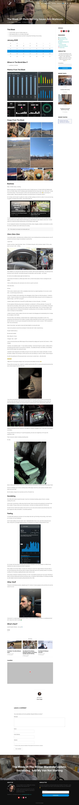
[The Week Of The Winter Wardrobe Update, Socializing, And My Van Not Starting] (30, 645)
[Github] (68, 31)
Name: (15, 728)
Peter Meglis (11, 22)
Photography (47, 3)
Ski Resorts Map (62, 44)
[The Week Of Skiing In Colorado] (45, 645)
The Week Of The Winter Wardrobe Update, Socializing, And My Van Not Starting (30, 652)
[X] (64, 31)
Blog (42, 3)
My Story (54, 3)
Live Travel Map (62, 37)
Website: (15, 740)
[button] (22, 86)
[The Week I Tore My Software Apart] (14, 645)
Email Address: (17, 734)
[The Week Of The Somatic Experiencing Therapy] (65, 99)
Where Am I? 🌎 (60, 3)
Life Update (18, 22)
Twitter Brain (62, 47)
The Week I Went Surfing (65, 89)
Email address (60, 63)
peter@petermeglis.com (26, 794)
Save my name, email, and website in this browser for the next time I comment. (29, 745)
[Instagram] (67, 3)
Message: (16, 716)
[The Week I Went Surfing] (65, 80)
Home (38, 3)
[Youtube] (65, 3)
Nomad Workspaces (63, 46)
